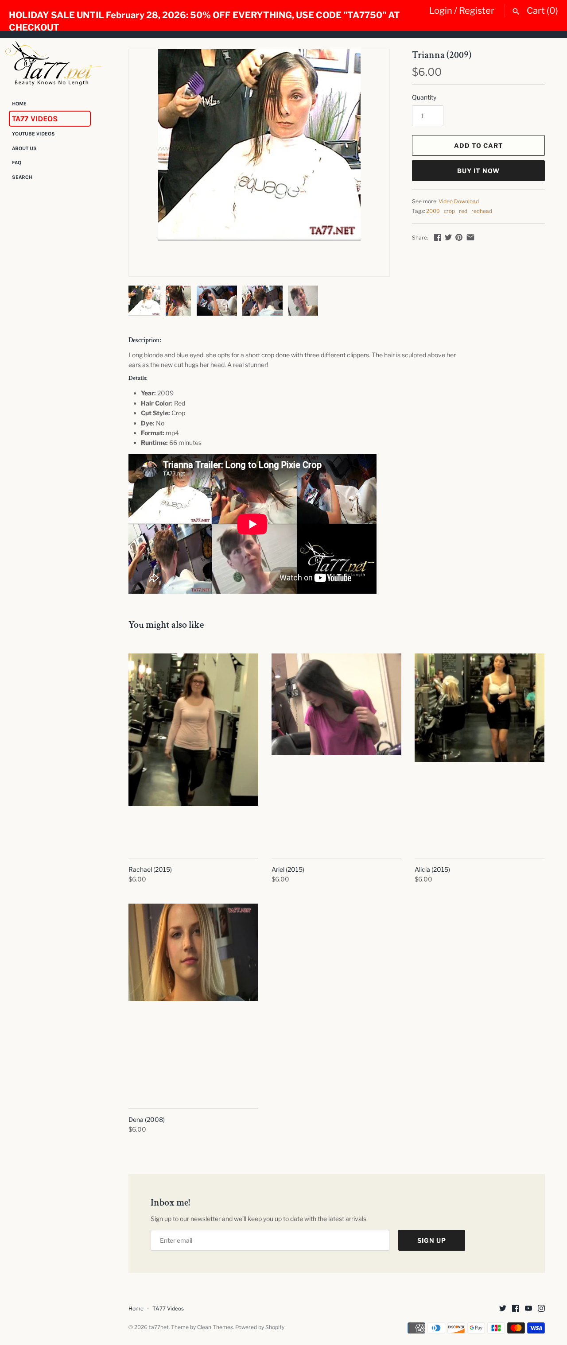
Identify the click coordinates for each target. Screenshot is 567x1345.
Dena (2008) (146, 1119)
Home (19, 103)
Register (476, 10)
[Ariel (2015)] (336, 750)
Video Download (459, 201)
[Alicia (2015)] (479, 750)
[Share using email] (470, 237)
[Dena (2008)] (193, 1001)
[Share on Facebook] (437, 237)
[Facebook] (515, 1309)
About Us (24, 148)
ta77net (159, 1327)
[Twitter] (502, 1309)
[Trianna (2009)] (259, 144)
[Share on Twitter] (448, 237)
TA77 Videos (35, 118)
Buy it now (478, 170)
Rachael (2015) (150, 869)
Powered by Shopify (259, 1327)
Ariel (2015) (288, 869)
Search (22, 177)
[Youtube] (528, 1309)
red (463, 211)
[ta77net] (53, 63)
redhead (481, 211)
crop (449, 211)
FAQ (16, 163)
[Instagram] (541, 1309)
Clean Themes (215, 1327)
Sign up (431, 1240)
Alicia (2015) (432, 869)
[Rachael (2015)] (193, 750)
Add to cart (478, 145)
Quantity (424, 97)
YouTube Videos (33, 134)
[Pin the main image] (458, 237)
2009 (433, 211)
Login (440, 10)
